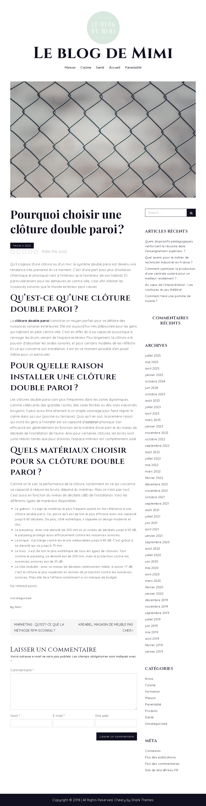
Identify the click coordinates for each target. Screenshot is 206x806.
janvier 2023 (154, 426)
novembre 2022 (156, 433)
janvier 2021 (154, 536)
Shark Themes (142, 800)
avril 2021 (152, 529)
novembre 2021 (156, 491)
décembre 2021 (156, 484)
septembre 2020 (157, 542)
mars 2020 (153, 581)
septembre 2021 (157, 503)
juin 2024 (151, 388)
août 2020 (152, 548)
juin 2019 (151, 626)
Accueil (114, 67)
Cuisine (85, 67)
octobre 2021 (155, 497)
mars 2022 (153, 471)
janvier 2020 (154, 594)
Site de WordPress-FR (161, 770)
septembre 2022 (157, 446)
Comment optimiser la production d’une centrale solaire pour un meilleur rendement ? (170, 273)
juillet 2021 (152, 516)
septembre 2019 (157, 613)
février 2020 (154, 587)
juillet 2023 (153, 407)
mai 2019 (151, 632)
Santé (100, 67)
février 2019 (154, 645)
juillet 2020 (153, 555)
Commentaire (22, 670)
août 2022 (152, 452)
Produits (151, 711)
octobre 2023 (155, 394)
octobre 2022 (155, 439)
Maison (70, 67)
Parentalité (133, 67)
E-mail (59, 716)
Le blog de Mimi (103, 53)
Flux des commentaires (162, 764)
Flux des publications (160, 757)
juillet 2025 (153, 355)
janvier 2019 (154, 651)
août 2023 (152, 400)
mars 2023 (153, 420)
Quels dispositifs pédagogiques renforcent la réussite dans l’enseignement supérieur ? (169, 246)
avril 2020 (152, 574)
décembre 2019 (156, 600)
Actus (149, 679)
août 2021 (152, 510)
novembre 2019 (156, 606)
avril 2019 (152, 639)
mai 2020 (152, 568)
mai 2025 (151, 362)
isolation (92, 422)
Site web (101, 716)
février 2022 (154, 478)
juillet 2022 (153, 458)
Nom (15, 716)
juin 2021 (151, 523)
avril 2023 (152, 413)
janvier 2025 (154, 375)
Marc (18, 607)
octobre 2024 (155, 381)
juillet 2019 (153, 619)
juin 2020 (151, 561)
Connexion (153, 751)
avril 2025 (152, 368)
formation (152, 691)
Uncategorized (20, 598)
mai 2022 (151, 465)
